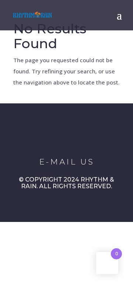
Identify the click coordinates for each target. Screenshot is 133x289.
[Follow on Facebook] (43, 134)
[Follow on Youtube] (84, 134)
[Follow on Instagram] (63, 134)
